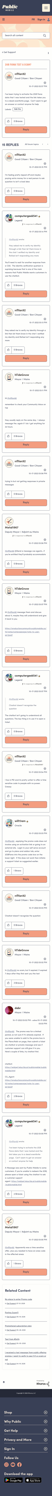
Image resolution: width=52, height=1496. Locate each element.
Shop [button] (8, 1412)
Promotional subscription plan (18, 1326)
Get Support (10, 52)
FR (33, 19)
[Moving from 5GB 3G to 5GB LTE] (42, 144)
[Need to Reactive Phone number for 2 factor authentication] (47, 144)
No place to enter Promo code (18, 1300)
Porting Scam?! (12, 1313)
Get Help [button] (11, 1430)
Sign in (41, 19)
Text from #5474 (12, 1339)
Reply (26, 130)
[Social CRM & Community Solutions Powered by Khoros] (43, 1383)
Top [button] (4, 1382)
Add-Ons (17, 109)
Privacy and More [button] (18, 1439)
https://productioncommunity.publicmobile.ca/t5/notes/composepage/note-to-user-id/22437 (25, 632)
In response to (32, 224)
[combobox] (26, 35)
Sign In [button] (9, 1449)
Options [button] (48, 52)
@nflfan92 (13, 240)
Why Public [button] (12, 1421)
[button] (8, 121)
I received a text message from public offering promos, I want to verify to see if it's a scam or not (25, 1356)
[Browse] (4, 20)
